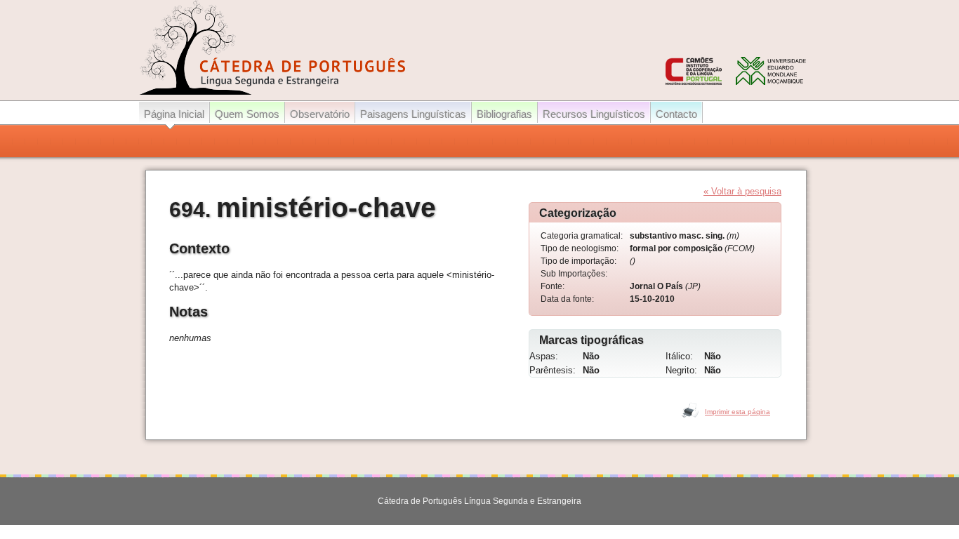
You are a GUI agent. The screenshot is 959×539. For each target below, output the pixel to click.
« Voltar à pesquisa (742, 191)
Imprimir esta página (737, 411)
